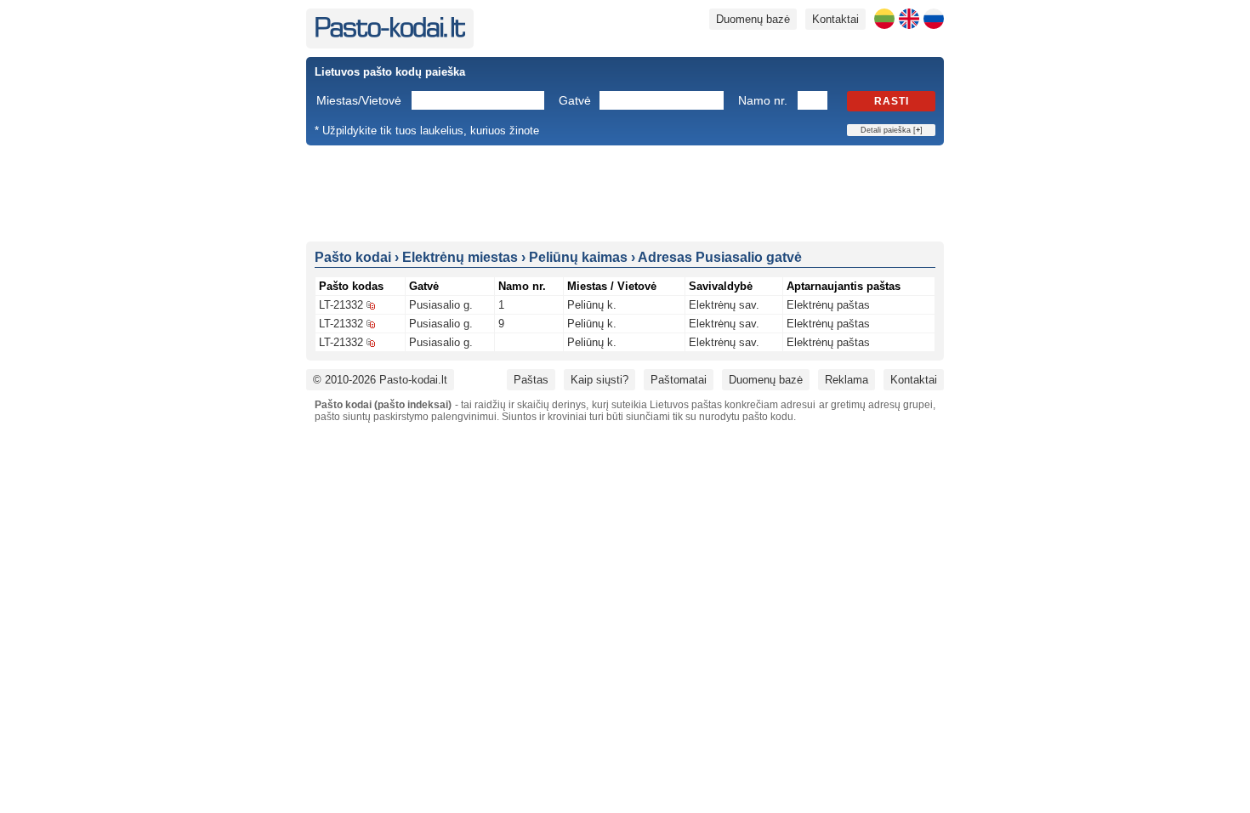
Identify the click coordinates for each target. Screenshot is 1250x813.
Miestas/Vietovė (358, 100)
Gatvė (575, 100)
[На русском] (933, 19)
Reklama (846, 379)
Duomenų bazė (753, 19)
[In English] (909, 19)
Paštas (531, 379)
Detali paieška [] (892, 130)
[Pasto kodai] (390, 33)
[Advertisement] (625, 192)
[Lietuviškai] (884, 19)
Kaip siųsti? (599, 379)
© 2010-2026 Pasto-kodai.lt (380, 379)
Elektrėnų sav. (724, 304)
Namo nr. (762, 100)
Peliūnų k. (591, 304)
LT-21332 (341, 304)
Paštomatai (679, 379)
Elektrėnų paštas (828, 304)
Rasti (891, 101)
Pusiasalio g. (441, 304)
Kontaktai (835, 19)
